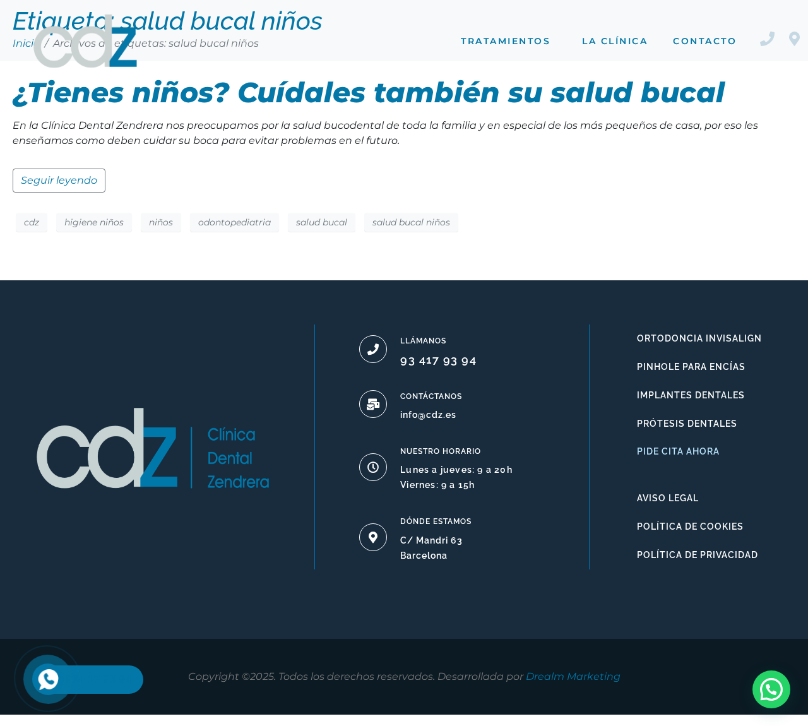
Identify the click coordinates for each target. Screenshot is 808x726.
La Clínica (615, 41)
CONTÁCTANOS (431, 396)
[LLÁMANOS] (373, 349)
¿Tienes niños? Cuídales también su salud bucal (369, 92)
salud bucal (321, 222)
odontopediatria (234, 222)
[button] (771, 689)
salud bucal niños (411, 222)
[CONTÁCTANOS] (373, 404)
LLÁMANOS (423, 340)
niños (161, 222)
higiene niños (94, 222)
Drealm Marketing (573, 676)
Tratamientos (505, 41)
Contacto (705, 41)
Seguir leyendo (59, 180)
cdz (31, 222)
